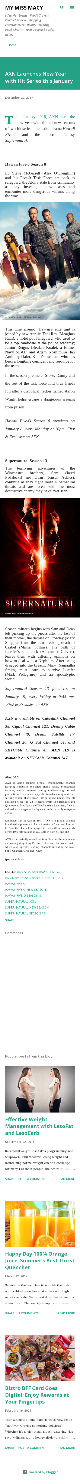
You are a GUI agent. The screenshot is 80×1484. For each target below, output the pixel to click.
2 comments (28, 1313)
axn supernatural (47, 878)
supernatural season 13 (25, 913)
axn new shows (17, 878)
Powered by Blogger (43, 1472)
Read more (66, 1179)
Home (12, 45)
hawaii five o (15, 884)
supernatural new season (27, 907)
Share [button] (10, 920)
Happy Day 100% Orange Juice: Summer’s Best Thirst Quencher (39, 1260)
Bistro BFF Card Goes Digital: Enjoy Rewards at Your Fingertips (37, 1394)
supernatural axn (20, 901)
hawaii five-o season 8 (23, 895)
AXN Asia (23, 872)
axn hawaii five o (45, 872)
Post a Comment (32, 1179)
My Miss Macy (24, 7)
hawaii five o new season (25, 890)
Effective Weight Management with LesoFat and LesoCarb (39, 1126)
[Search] (62, 7)
